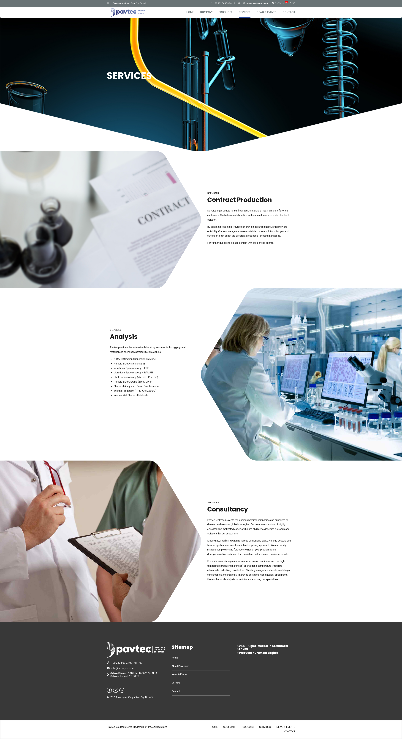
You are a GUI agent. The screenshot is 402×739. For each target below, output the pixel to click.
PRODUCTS (226, 12)
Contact (176, 691)
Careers (176, 682)
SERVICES (244, 12)
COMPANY (206, 12)
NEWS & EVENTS (266, 12)
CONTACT (288, 12)
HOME (190, 12)
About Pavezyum (180, 666)
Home (175, 657)
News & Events (179, 674)
